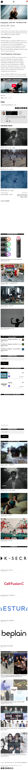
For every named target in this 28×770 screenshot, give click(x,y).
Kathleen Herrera (6, 28)
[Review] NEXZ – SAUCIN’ (7, 305)
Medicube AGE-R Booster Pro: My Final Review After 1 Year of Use (11, 260)
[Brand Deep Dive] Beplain (7, 645)
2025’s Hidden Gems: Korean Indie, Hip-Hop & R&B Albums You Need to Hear (12, 702)
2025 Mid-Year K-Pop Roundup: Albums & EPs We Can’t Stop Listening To (13, 755)
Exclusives (4, 22)
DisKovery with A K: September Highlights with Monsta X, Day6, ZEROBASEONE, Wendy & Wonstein (14, 676)
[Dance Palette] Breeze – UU (7, 328)
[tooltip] (16, 108)
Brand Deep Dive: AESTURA (7, 620)
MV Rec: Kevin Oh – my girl (7, 190)
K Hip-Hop (12, 22)
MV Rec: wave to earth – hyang (8, 147)
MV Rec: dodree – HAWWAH (7, 464)
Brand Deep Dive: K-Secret (7, 570)
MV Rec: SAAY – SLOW (6, 515)
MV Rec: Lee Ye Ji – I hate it (7, 169)
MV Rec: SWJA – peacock (6, 540)
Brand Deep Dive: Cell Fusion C (8, 595)
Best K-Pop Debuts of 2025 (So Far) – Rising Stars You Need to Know (13, 729)
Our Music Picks (21, 22)
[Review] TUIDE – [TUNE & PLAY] (9, 283)
